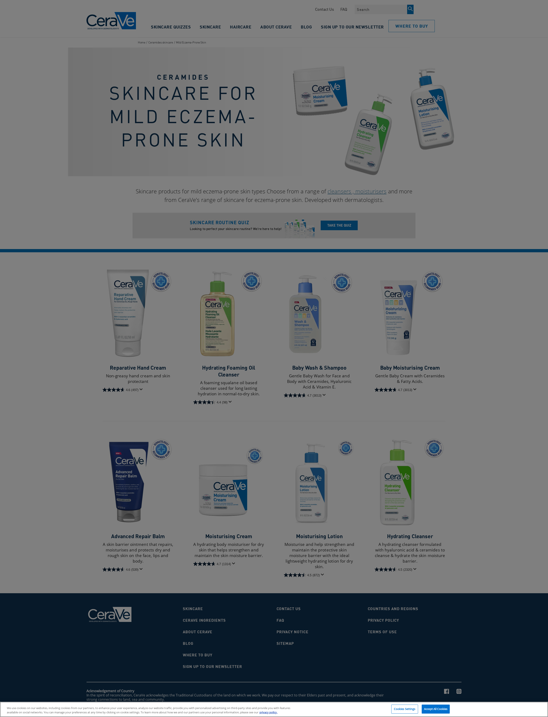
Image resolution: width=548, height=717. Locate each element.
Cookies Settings (404, 709)
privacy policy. (268, 712)
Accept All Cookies (435, 709)
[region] (274, 709)
